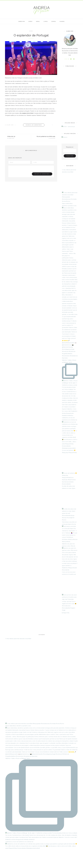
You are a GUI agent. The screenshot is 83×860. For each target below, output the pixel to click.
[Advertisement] (70, 93)
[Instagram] (68, 59)
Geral (38, 21)
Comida (53, 21)
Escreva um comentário (34, 125)
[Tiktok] (71, 59)
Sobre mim (21, 21)
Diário (30, 21)
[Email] (74, 59)
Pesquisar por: (70, 147)
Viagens (62, 21)
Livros (46, 21)
